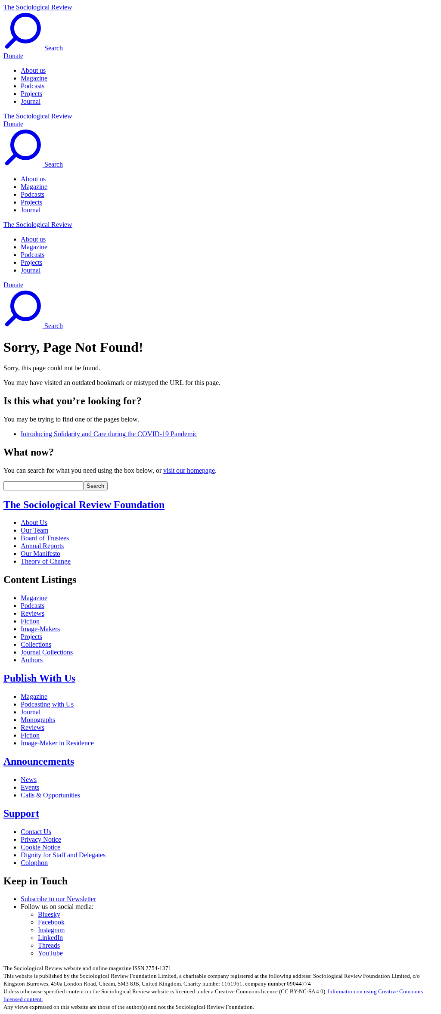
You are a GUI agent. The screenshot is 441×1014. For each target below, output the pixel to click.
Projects (31, 93)
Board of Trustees (45, 538)
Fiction (30, 621)
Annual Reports (42, 545)
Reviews (32, 613)
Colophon (34, 862)
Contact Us (36, 831)
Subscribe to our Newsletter (58, 898)
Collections (36, 644)
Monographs (38, 719)
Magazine (34, 78)
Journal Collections (47, 652)
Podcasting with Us (47, 704)
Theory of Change (46, 561)
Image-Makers (40, 629)
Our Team (34, 530)
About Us (34, 522)
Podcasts (32, 86)
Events (30, 787)
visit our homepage (189, 470)
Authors (32, 660)
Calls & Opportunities (50, 795)
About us (33, 70)
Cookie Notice (40, 847)
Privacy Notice (41, 839)
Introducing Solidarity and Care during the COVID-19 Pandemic (109, 433)
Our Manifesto (40, 553)
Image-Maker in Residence (57, 743)
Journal (30, 101)
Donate (13, 55)
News (29, 779)
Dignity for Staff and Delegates (63, 855)
